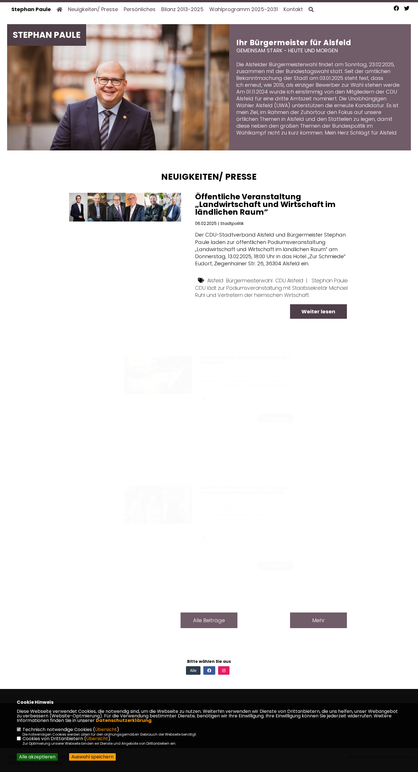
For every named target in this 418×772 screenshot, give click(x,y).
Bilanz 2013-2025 (182, 9)
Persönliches (140, 9)
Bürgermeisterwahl (249, 280)
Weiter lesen (318, 311)
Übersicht (106, 729)
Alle (193, 670)
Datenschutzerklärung (124, 720)
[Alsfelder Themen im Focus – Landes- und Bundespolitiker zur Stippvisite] (125, 487)
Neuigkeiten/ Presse (93, 9)
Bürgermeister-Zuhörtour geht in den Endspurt (269, 339)
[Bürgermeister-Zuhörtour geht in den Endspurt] (125, 363)
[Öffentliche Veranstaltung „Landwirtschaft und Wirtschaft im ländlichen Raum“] (125, 207)
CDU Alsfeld (289, 280)
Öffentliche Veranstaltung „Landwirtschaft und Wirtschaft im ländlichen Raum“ (265, 204)
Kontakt (293, 9)
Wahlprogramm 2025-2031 (243, 9)
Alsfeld (215, 280)
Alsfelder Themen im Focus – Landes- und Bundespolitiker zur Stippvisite (269, 464)
